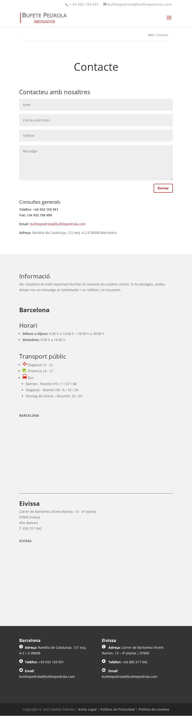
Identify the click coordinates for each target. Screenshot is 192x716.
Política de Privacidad (117, 709)
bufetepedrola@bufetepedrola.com (57, 224)
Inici (151, 35)
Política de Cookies (154, 709)
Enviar (163, 188)
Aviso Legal (87, 709)
